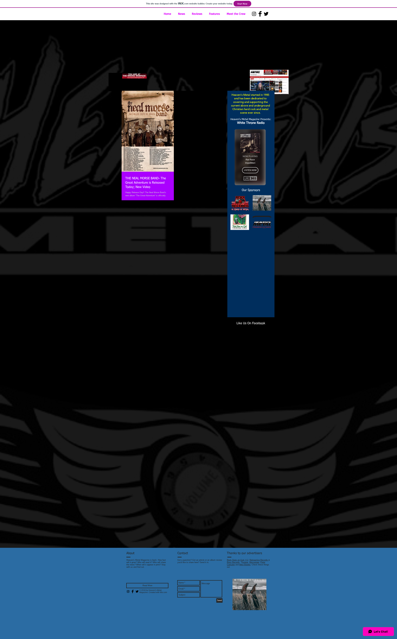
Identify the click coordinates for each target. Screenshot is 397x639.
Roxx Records (233, 562)
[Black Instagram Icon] (254, 14)
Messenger (254, 562)
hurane (245, 562)
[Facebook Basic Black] (260, 14)
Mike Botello (244, 564)
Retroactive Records (259, 560)
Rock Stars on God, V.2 (237, 560)
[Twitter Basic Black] (266, 14)
